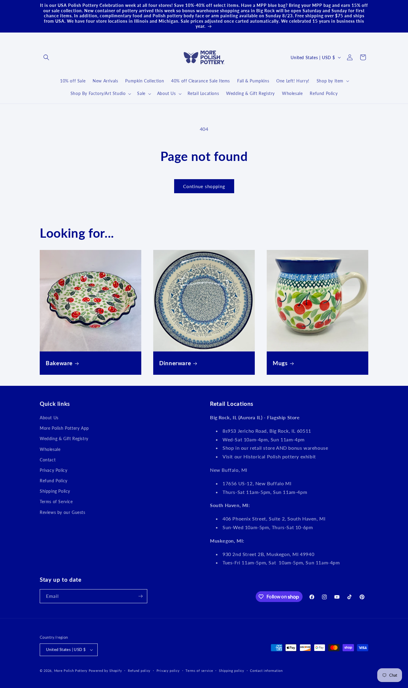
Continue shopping (204, 186)
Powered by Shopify (105, 670)
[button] (46, 57)
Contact (48, 459)
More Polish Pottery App (64, 428)
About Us (49, 417)
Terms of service (199, 670)
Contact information (266, 670)
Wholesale (50, 449)
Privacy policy (168, 670)
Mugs (280, 363)
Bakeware (59, 363)
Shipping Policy (55, 491)
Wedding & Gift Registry (64, 438)
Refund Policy (54, 480)
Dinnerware (175, 363)
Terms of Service (56, 501)
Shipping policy (231, 670)
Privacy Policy (53, 470)
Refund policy (139, 670)
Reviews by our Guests (62, 512)
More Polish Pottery (71, 670)
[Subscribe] (140, 596)
